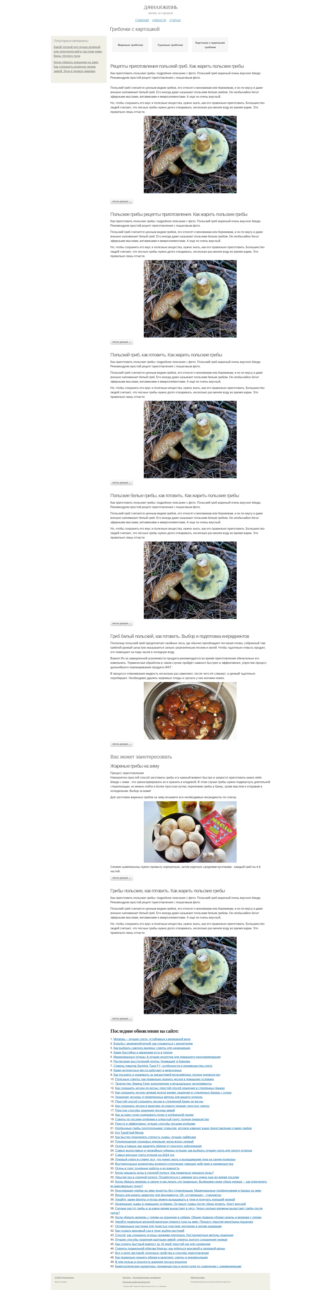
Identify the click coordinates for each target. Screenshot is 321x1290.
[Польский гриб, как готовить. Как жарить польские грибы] (190, 439)
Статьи (175, 19)
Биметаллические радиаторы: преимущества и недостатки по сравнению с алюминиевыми (178, 1266)
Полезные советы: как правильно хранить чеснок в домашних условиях (164, 1079)
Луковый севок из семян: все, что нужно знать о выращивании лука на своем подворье (175, 1159)
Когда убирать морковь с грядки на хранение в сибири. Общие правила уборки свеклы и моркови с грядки (188, 1217)
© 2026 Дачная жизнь (64, 1277)
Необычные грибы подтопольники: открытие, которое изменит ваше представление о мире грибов (183, 1128)
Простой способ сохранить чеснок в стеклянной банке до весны (159, 1101)
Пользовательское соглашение (147, 1277)
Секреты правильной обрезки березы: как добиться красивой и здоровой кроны (170, 1248)
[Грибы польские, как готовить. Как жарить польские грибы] (190, 975)
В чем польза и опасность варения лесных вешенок (151, 1262)
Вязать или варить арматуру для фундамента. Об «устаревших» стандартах (168, 1195)
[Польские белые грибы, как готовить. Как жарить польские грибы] (190, 580)
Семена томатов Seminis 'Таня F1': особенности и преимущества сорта (163, 1066)
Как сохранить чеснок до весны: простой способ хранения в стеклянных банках (170, 1088)
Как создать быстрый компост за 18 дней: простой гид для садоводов (162, 1244)
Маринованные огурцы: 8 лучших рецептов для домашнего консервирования (167, 1057)
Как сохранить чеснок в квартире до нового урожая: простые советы (162, 1106)
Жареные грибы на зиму (134, 766)
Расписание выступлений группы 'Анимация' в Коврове (152, 1061)
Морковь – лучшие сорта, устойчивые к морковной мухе (152, 1039)
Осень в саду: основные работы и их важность (147, 1168)
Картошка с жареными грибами (210, 45)
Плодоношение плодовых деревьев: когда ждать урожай (154, 1141)
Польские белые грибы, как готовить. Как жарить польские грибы (174, 495)
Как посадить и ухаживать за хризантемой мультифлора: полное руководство (167, 1074)
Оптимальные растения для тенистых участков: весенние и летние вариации (168, 1226)
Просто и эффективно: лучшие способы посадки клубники (155, 1123)
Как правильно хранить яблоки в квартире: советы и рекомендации (161, 1257)
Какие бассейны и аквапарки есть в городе (143, 1052)
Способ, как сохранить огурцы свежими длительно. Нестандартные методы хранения (174, 1235)
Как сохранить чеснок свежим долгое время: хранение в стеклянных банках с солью (173, 1092)
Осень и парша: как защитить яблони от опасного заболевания (158, 1146)
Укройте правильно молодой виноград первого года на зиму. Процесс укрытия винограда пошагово (184, 1221)
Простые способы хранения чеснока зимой (145, 1110)
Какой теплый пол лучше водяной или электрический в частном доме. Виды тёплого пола (78, 51)
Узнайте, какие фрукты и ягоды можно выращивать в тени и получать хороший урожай (175, 1199)
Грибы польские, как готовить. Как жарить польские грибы (167, 890)
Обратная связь (198, 1277)
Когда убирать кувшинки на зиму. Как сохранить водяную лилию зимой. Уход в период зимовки (76, 67)
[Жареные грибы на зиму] (190, 832)
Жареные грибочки (130, 45)
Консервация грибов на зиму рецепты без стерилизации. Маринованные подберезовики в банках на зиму (188, 1190)
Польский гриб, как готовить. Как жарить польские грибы (166, 355)
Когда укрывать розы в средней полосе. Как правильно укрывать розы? (164, 1172)
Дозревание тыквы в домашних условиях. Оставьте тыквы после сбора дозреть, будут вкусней (180, 1204)
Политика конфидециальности (136, 1282)
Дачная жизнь (160, 7)
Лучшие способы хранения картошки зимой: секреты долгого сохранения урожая (171, 1239)
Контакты (127, 1277)
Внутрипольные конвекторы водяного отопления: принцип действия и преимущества (174, 1164)
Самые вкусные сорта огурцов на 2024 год (144, 1155)
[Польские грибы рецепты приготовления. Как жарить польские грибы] (190, 298)
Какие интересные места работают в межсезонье (148, 1070)
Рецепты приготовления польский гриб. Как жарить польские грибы (177, 66)
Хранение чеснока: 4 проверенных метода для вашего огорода (158, 1097)
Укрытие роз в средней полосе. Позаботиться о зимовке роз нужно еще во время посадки (177, 1177)
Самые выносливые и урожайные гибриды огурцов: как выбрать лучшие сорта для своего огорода (183, 1150)
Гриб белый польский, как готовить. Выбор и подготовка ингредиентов (179, 636)
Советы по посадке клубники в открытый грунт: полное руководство (162, 1119)
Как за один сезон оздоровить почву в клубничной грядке (154, 1115)
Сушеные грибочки (170, 45)
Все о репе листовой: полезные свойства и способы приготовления (162, 1253)
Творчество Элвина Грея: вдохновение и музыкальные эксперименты (163, 1083)
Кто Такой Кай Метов (129, 1132)
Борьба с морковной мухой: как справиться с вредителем (153, 1043)
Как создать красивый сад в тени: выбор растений (149, 1230)
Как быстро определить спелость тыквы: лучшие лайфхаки (155, 1137)
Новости (159, 19)
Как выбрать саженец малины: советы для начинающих (152, 1048)
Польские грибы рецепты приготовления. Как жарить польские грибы (178, 214)
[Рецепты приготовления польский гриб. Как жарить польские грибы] (190, 154)
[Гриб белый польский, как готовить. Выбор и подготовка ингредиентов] (190, 711)
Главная (142, 19)
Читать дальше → (121, 201)
